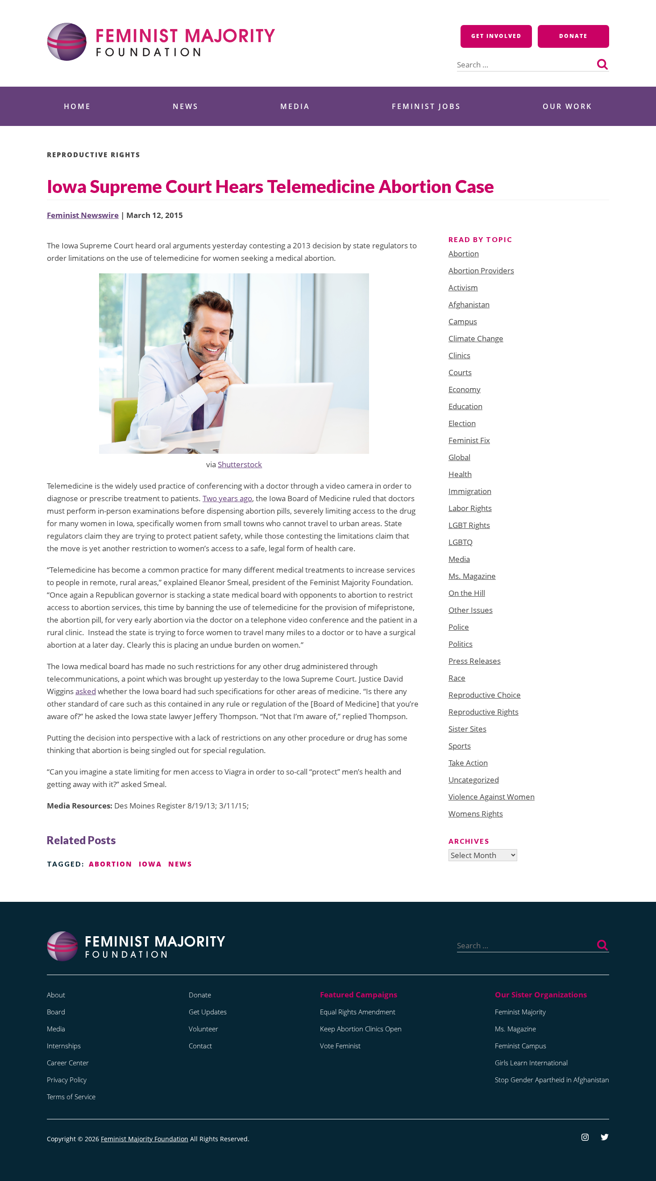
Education (465, 406)
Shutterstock (240, 464)
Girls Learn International (531, 1062)
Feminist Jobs (426, 106)
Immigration (469, 491)
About (56, 994)
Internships (64, 1045)
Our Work (567, 106)
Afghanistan (469, 304)
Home (77, 106)
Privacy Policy (67, 1079)
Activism (463, 287)
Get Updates (208, 1011)
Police (458, 627)
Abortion (463, 253)
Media (295, 106)
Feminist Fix (469, 440)
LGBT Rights (469, 525)
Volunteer (203, 1028)
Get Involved (496, 36)
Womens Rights (475, 813)
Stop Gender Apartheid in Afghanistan (552, 1079)
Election (462, 423)
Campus (462, 321)
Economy (464, 389)
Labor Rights (470, 508)
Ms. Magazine (472, 576)
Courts (460, 372)
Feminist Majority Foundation (144, 1139)
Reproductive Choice (484, 695)
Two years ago (227, 498)
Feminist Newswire (83, 215)
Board (56, 1011)
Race (456, 678)
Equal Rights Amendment (357, 1011)
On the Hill (466, 593)
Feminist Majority (520, 1011)
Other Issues (470, 610)
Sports (459, 746)
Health (460, 474)
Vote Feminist (340, 1045)
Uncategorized (473, 780)
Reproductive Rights (94, 154)
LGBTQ (460, 542)
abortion (111, 863)
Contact (200, 1045)
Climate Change (475, 338)
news (180, 863)
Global (459, 457)
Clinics (459, 355)
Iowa (150, 863)
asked (85, 691)
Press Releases (474, 661)
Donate (573, 36)
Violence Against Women (491, 797)
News (186, 106)
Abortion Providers (481, 270)
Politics (460, 644)
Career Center (68, 1062)
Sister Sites (467, 729)
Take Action (468, 763)
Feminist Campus (520, 1045)
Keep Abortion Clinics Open (361, 1028)
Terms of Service (71, 1096)
